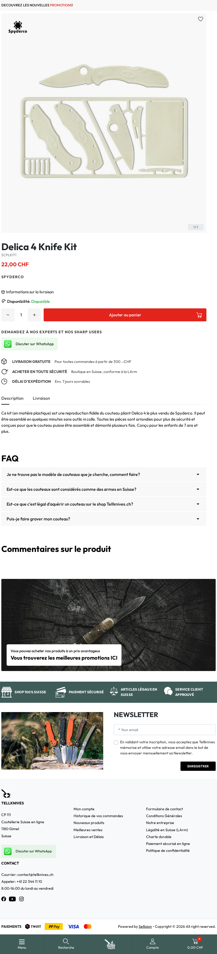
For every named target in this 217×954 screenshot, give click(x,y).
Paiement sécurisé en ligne (168, 843)
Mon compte (84, 809)
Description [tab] (12, 398)
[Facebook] (3, 899)
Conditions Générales (164, 815)
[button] (66, 944)
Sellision (145, 926)
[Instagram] (21, 899)
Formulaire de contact (164, 809)
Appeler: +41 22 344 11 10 (21, 881)
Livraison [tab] (41, 398)
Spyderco (12, 276)
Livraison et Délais (89, 836)
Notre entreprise (160, 822)
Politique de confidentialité (168, 850)
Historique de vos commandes (98, 815)
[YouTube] (12, 899)
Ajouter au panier (125, 314)
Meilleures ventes (88, 829)
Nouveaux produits (89, 822)
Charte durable (158, 836)
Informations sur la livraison (30, 291)
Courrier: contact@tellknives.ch (27, 874)
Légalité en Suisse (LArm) (167, 829)
